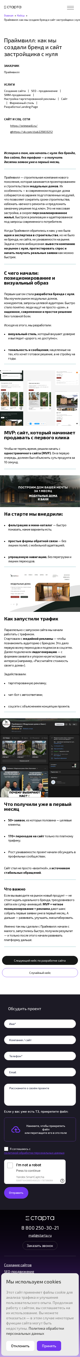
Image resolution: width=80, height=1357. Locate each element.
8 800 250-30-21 (40, 1228)
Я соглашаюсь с (34, 1150)
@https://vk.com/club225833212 (31, 131)
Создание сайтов (18, 1265)
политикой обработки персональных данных (34, 1152)
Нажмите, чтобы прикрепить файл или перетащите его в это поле (46, 1129)
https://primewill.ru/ (24, 125)
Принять (49, 1346)
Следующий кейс (40, 960)
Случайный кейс (40, 972)
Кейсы (21, 15)
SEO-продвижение (19, 1271)
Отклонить (20, 1346)
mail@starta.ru (40, 1235)
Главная (8, 15)
